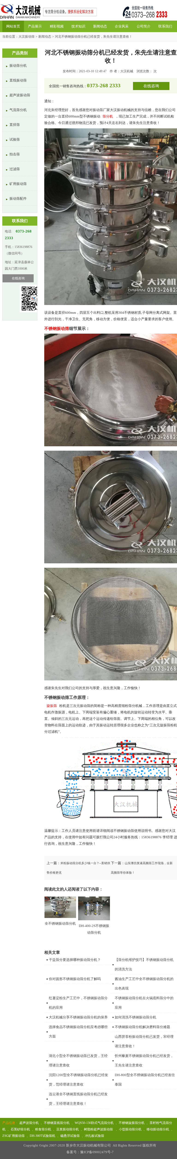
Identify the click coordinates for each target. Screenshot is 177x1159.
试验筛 (14, 139)
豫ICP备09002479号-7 (97, 1152)
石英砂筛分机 (20, 1129)
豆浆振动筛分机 (67, 1129)
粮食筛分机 (43, 1129)
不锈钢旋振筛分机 (132, 1123)
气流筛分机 (18, 110)
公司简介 (143, 26)
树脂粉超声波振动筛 (99, 1129)
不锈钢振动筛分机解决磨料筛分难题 (142, 1027)
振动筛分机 (18, 65)
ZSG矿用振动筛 (13, 1136)
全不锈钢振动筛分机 (60, 923)
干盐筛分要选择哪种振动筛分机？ (75, 960)
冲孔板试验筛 (94, 1136)
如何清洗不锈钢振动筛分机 (135, 1017)
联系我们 (165, 26)
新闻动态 (100, 26)
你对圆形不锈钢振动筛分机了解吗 (75, 979)
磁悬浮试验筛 (70, 1136)
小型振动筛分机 (130, 1129)
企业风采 (122, 26)
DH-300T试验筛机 (42, 1136)
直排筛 (14, 125)
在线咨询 (151, 86)
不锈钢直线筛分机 (57, 1123)
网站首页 (13, 26)
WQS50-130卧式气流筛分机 (94, 1123)
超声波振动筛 (19, 95)
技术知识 (78, 26)
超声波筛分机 (29, 1123)
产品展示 (35, 26)
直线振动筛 (18, 80)
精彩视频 (57, 26)
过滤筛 (14, 169)
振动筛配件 (18, 198)
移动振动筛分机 (158, 1129)
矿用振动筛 (18, 184)
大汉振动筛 (26, 36)
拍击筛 (14, 154)
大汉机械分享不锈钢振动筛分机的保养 (78, 1017)
